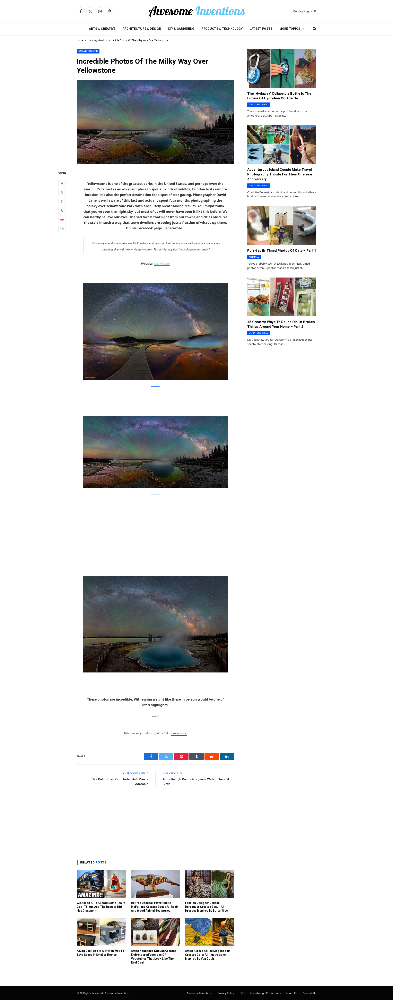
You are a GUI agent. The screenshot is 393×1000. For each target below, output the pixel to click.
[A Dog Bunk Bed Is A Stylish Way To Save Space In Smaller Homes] (101, 931)
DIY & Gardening (181, 28)
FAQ (242, 993)
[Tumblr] (62, 210)
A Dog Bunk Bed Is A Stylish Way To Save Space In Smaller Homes (100, 952)
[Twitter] (62, 192)
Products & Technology (222, 28)
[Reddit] (62, 219)
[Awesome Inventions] (196, 11)
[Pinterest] (62, 201)
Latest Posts (261, 28)
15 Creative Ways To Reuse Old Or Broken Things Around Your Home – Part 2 (281, 324)
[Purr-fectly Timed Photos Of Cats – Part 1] (281, 225)
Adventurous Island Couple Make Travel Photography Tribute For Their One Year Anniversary (280, 174)
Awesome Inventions (199, 993)
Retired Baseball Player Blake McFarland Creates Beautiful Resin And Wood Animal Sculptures (154, 906)
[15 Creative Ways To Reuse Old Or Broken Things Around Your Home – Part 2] (281, 297)
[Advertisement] (155, 530)
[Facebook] (62, 183)
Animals (254, 257)
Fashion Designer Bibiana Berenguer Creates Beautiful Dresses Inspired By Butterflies (206, 906)
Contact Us (309, 993)
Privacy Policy (226, 993)
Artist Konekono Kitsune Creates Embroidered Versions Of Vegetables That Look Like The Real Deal (153, 956)
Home (80, 40)
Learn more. (179, 733)
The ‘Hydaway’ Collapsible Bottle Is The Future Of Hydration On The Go (279, 95)
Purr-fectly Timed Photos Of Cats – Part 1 (281, 250)
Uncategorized (96, 40)
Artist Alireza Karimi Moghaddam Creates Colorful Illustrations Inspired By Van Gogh (207, 954)
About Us (291, 993)
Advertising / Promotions (265, 993)
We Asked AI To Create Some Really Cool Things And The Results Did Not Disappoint (101, 906)
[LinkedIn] (62, 228)
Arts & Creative (102, 28)
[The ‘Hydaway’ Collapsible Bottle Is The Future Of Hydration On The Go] (281, 68)
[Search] (314, 28)
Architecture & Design (142, 28)
